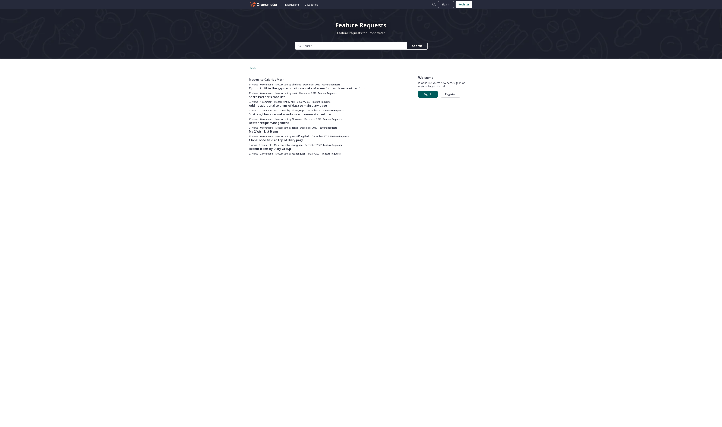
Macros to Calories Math (266, 80)
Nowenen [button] (297, 119)
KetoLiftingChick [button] (301, 136)
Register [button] (450, 94)
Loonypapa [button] (297, 145)
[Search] (434, 4)
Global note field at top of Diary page (276, 140)
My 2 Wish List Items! (264, 131)
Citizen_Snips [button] (298, 110)
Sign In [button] (428, 94)
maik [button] (294, 93)
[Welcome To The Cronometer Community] (264, 5)
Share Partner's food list (267, 97)
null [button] (293, 101)
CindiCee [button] (296, 84)
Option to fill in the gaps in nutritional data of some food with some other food (307, 88)
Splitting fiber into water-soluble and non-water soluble (290, 114)
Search (417, 46)
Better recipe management (269, 123)
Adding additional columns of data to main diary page (288, 105)
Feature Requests (331, 84)
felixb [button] (295, 127)
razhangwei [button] (298, 153)
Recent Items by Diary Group (270, 149)
